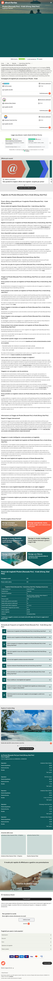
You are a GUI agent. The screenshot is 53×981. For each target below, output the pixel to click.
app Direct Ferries (39, 470)
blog (43, 270)
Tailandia (14, 63)
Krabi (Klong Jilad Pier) (24, 63)
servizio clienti (42, 387)
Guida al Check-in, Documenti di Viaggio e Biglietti (24, 429)
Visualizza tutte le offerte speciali (26, 188)
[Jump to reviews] (26, 59)
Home (2, 63)
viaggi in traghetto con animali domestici (21, 354)
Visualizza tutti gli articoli (26, 748)
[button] (27, 631)
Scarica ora (26, 888)
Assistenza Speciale (6, 390)
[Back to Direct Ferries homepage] (9, 2)
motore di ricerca (27, 365)
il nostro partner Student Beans (23, 243)
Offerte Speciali (45, 227)
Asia (8, 63)
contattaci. (11, 976)
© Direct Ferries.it (4, 972)
